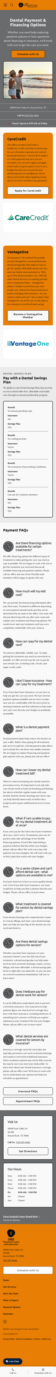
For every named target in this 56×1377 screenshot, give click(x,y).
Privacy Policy (9, 1339)
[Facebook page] (5, 1321)
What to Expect (10, 1300)
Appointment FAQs (28, 1101)
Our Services (9, 1286)
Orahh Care (46, 1339)
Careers (37, 1339)
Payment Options (11, 1307)
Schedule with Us (28, 54)
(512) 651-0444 (32, 115)
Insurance (8, 1313)
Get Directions (28, 1151)
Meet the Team (10, 1293)
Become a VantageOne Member (28, 315)
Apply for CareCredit (28, 190)
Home (6, 1280)
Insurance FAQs (28, 1091)
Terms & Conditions (24, 1339)
